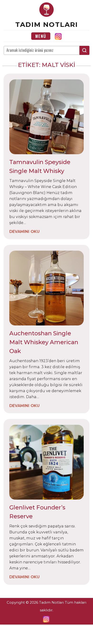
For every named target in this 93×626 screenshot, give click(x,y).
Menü (40, 36)
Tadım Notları (46, 24)
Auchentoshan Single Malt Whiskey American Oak (43, 342)
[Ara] (84, 50)
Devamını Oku (24, 231)
